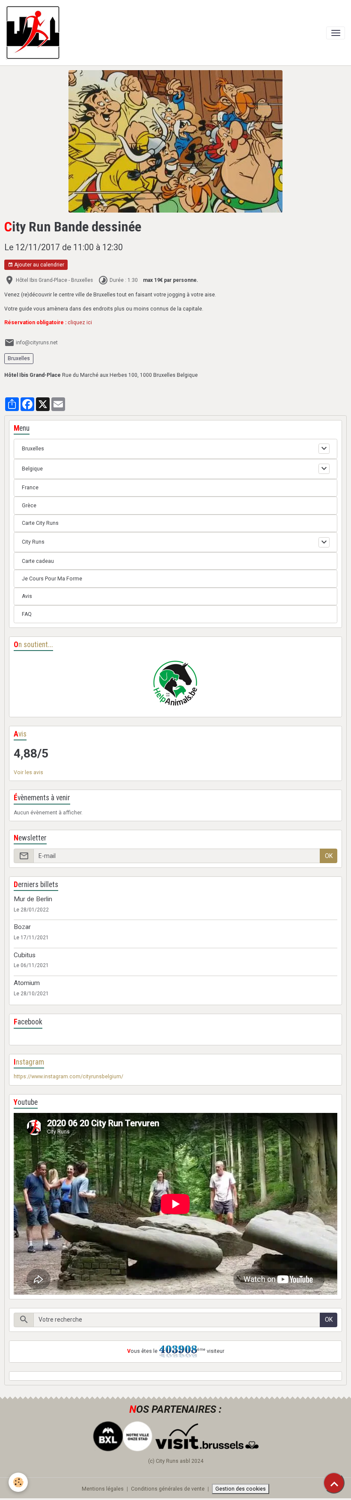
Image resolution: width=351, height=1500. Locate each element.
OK (329, 855)
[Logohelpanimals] (175, 684)
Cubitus (25, 955)
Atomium (27, 983)
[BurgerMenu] (335, 33)
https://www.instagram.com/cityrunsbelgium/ (68, 1077)
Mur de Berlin (33, 899)
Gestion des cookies (240, 1489)
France (30, 488)
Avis (27, 596)
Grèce (29, 506)
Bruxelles (19, 358)
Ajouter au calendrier (38, 265)
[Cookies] (18, 1482)
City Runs (33, 542)
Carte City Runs (40, 523)
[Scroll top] (334, 1483)
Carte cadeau (38, 561)
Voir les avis (28, 772)
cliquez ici (80, 322)
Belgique (32, 469)
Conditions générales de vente (168, 1489)
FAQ (27, 614)
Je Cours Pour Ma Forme (52, 579)
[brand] (34, 32)
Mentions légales (103, 1489)
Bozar (22, 927)
